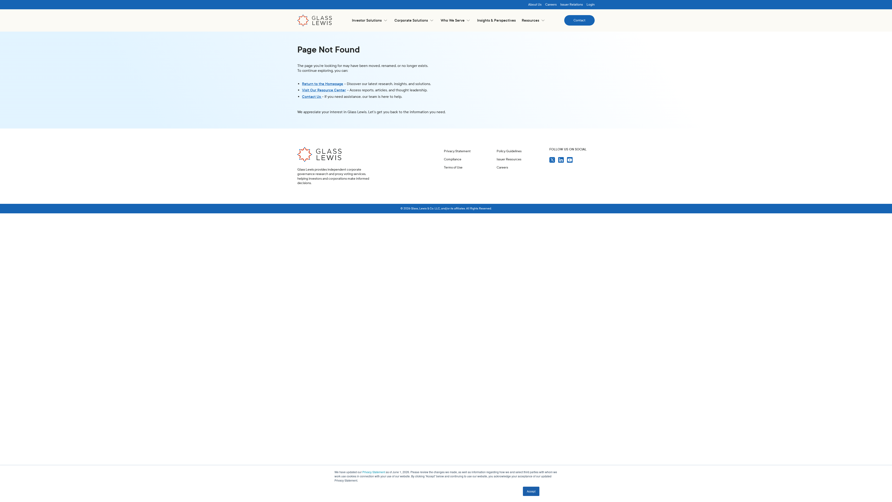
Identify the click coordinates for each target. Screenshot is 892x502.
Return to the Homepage (322, 84)
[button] (369, 20)
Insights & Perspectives (496, 20)
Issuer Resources (509, 159)
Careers (551, 5)
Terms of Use (453, 167)
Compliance (452, 159)
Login (591, 5)
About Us (534, 5)
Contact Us (312, 96)
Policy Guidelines (509, 151)
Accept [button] (531, 491)
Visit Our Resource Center (324, 90)
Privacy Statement (373, 472)
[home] (314, 20)
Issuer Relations (571, 5)
